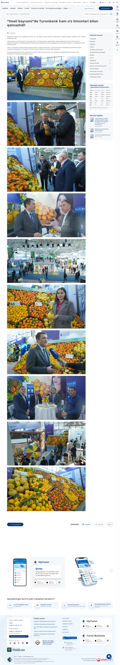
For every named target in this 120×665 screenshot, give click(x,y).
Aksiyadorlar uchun (65, 2)
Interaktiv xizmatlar (68, 624)
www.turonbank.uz (38, 661)
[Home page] (7, 14)
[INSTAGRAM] (22, 643)
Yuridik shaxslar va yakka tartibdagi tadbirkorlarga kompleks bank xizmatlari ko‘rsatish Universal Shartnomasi (101, 121)
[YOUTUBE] (26, 643)
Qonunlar (65, 626)
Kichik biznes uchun (36, 2)
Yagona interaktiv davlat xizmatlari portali (45, 631)
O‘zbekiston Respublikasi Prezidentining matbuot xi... (44, 634)
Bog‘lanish (65, 629)
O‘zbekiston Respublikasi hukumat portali (44, 621)
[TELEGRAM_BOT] (14, 643)
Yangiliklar (5, 8)
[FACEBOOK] (18, 643)
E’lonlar (27, 8)
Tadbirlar (20, 8)
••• (70, 8)
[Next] (111, 570)
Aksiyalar (13, 8)
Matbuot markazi (14, 14)
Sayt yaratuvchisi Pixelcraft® (89, 658)
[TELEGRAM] (10, 643)
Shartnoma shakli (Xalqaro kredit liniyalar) (102, 129)
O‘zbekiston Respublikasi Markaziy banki (44, 624)
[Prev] (9, 570)
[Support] (109, 656)
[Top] (117, 50)
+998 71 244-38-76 (15, 631)
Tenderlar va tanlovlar (37, 8)
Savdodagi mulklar (95, 77)
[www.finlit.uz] (18, 650)
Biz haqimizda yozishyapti (54, 8)
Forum (92, 58)
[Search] (113, 2)
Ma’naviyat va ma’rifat (96, 71)
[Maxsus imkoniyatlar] (109, 2)
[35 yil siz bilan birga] (7, 2)
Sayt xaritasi (66, 632)
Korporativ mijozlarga (51, 2)
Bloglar (66, 8)
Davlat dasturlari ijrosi (96, 74)
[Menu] (117, 2)
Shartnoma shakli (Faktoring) (102, 135)
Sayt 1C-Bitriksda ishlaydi (89, 660)
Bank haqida (77, 2)
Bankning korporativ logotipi (98, 66)
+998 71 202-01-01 (15, 625)
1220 (10, 623)
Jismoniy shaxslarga (22, 2)
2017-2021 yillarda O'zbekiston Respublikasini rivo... (45, 627)
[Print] (111, 14)
